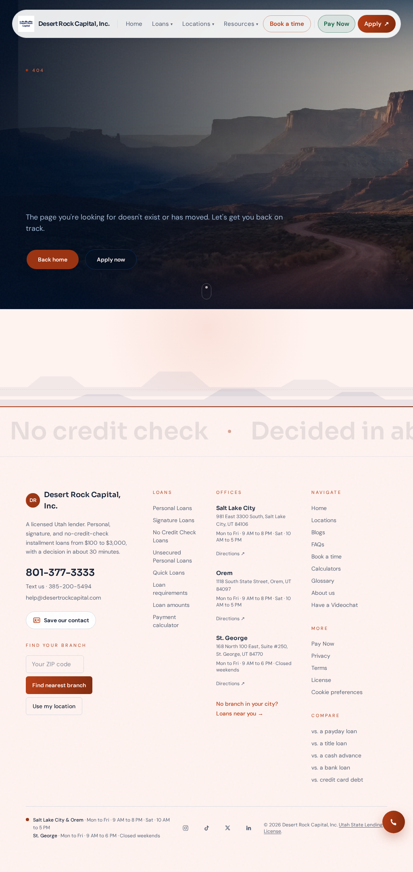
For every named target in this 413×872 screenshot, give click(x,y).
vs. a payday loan (334, 731)
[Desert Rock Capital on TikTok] (206, 828)
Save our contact (66, 620)
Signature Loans (173, 520)
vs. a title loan (329, 743)
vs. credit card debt (337, 779)
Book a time (287, 24)
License (321, 680)
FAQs (317, 544)
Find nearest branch (59, 685)
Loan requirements (170, 588)
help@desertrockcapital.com (63, 597)
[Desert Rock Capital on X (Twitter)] (227, 828)
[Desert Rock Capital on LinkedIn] (248, 828)
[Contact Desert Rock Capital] (393, 822)
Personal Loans (172, 508)
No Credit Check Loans (174, 536)
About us (323, 592)
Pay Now (336, 24)
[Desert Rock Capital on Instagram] (185, 828)
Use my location (54, 706)
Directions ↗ (230, 553)
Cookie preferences (337, 692)
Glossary (322, 580)
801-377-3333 (60, 573)
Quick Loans (169, 572)
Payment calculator (166, 621)
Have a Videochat (334, 605)
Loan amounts (171, 605)
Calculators (326, 568)
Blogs (318, 532)
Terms (319, 667)
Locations (198, 24)
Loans (162, 24)
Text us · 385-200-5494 (59, 586)
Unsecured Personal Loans (172, 556)
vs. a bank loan (330, 767)
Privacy (320, 655)
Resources (241, 24)
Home (134, 24)
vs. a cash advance (336, 755)
